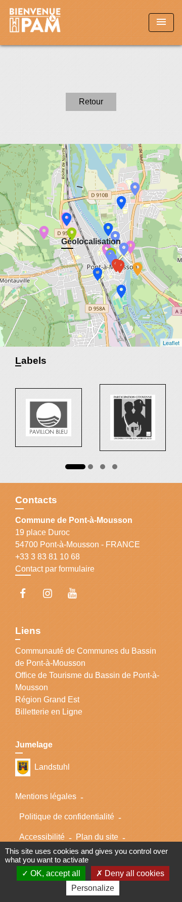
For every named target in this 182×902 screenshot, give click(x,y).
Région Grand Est (47, 699)
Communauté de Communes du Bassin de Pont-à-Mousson (85, 657)
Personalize (92, 888)
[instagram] (52, 593)
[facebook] (27, 593)
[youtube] (77, 593)
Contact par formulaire (55, 569)
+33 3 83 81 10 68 (47, 556)
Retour (91, 101)
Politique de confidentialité (66, 816)
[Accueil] (46, 23)
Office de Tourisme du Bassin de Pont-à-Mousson (87, 681)
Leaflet (171, 343)
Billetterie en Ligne (48, 711)
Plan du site (97, 837)
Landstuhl (52, 766)
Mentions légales (45, 796)
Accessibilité (42, 837)
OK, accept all (54, 873)
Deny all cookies (133, 873)
